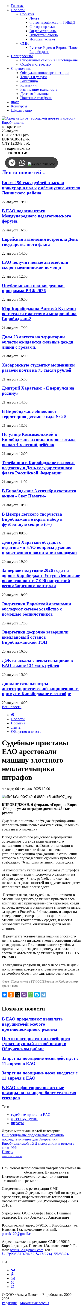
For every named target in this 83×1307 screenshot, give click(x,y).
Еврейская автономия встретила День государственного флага (40, 242)
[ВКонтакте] (4, 994)
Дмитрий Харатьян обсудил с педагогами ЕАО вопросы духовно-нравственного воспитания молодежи (39, 547)
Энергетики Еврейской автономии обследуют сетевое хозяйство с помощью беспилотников (36, 609)
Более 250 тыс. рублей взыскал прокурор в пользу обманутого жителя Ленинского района (41, 187)
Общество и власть (26, 732)
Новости (18, 719)
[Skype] (37, 994)
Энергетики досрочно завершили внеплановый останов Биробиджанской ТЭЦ (35, 637)
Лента (16, 727)
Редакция (9, 1303)
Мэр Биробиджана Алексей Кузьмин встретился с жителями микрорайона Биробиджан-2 (39, 313)
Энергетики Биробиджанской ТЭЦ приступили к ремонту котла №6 (38, 1143)
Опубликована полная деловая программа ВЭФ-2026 (33, 288)
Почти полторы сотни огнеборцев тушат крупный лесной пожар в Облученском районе (36, 1043)
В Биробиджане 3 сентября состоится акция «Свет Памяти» (39, 493)
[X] (17, 994)
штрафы (17, 1123)
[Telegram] (43, 994)
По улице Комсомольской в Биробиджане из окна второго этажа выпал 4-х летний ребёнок (39, 439)
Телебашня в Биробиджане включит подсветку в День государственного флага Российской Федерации (38, 467)
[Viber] (24, 994)
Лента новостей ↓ (23, 172)
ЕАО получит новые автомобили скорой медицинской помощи (35, 265)
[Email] (12, 1287)
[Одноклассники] (11, 994)
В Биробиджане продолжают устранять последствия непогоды (33, 1137)
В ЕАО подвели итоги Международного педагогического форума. (36, 215)
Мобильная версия (34, 1303)
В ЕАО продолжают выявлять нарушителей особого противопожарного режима (32, 1024)
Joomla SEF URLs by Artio (12, 1157)
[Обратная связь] (13, 1278)
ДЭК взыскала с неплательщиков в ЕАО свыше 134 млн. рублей (37, 663)
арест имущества (24, 1119)
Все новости (11, 707)
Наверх (7, 1152)
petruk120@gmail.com (18, 1234)
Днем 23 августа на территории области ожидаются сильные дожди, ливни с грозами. (38, 342)
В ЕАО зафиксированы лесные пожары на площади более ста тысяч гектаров (39, 1092)
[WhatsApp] (30, 994)
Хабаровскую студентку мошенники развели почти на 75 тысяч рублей (38, 368)
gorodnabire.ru (12, 1172)
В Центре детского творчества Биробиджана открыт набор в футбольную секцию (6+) (32, 519)
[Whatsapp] (12, 1282)
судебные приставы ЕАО (30, 1115)
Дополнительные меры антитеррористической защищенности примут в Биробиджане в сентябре (40, 688)
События (18, 723)
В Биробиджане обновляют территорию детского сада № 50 (34, 414)
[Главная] (13, 715)
